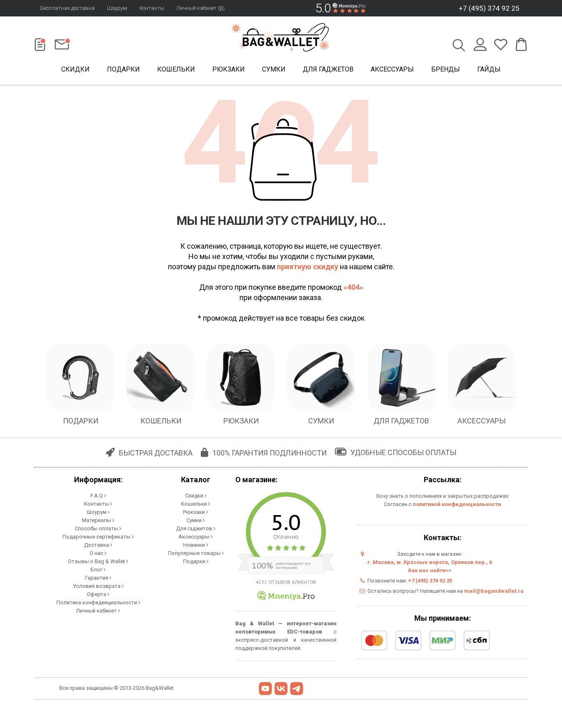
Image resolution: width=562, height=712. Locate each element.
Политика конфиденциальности (97, 602)
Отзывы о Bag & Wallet (97, 561)
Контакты (151, 8)
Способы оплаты (97, 528)
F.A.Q (97, 495)
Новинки (194, 545)
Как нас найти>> (429, 570)
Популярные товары (195, 553)
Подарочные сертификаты (97, 537)
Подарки (123, 69)
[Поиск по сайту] (459, 46)
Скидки (75, 69)
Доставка (97, 545)
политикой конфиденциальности (457, 504)
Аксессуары (392, 69)
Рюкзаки (228, 69)
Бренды (445, 69)
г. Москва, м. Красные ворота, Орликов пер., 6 (429, 562)
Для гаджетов (328, 69)
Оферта (97, 594)
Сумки (274, 69)
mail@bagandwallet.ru (494, 591)
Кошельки (176, 69)
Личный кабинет (97, 611)
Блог (97, 569)
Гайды (489, 69)
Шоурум (117, 8)
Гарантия (97, 578)
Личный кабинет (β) (200, 8)
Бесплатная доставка (67, 8)
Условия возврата (97, 586)
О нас (97, 553)
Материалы (97, 520)
